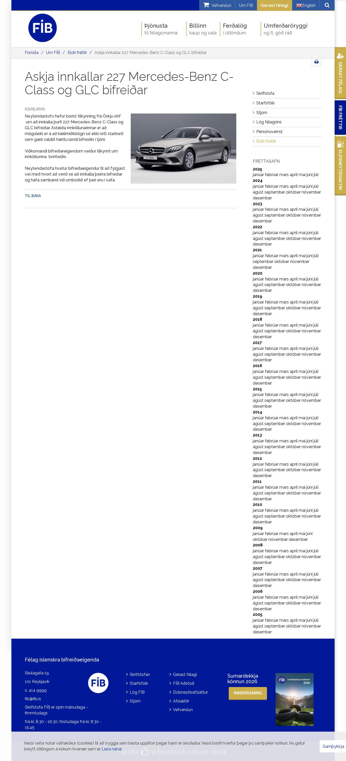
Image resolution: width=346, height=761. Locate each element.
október (294, 192)
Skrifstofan (140, 674)
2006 (258, 591)
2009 (258, 527)
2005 (257, 614)
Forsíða (32, 52)
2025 (257, 169)
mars (284, 174)
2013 (257, 435)
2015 (257, 389)
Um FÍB (246, 5)
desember (262, 198)
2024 (257, 180)
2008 (258, 545)
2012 (257, 458)
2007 (257, 568)
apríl (294, 174)
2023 (257, 203)
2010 (257, 504)
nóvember (311, 192)
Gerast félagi (274, 5)
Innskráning (248, 693)
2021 (257, 250)
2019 (257, 296)
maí (302, 174)
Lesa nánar (112, 749)
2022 (257, 226)
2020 (257, 273)
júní (310, 174)
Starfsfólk (139, 683)
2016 (257, 365)
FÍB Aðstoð (183, 683)
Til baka (33, 196)
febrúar (272, 174)
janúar (259, 174)
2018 (257, 319)
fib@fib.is (33, 698)
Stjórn (135, 701)
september (275, 192)
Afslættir (181, 701)
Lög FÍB (137, 692)
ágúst (258, 192)
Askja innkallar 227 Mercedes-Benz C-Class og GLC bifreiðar (150, 52)
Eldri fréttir (77, 52)
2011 (257, 481)
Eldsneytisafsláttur (190, 692)
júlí (316, 174)
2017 (257, 342)
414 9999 (38, 690)
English (309, 5)
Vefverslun (183, 709)
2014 (257, 412)
